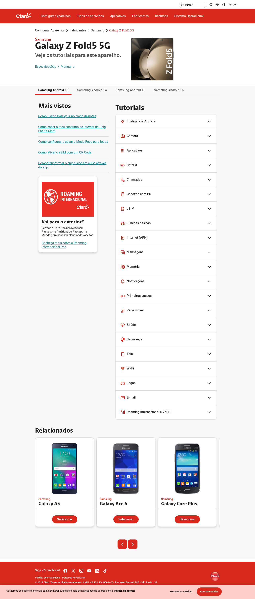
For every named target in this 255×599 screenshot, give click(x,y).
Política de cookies (124, 590)
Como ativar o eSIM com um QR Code (64, 152)
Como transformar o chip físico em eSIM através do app (72, 165)
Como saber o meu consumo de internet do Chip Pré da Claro (72, 129)
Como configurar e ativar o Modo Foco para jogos (73, 142)
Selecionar (64, 519)
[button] (166, 121)
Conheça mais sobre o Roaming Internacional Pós (64, 245)
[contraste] (224, 4)
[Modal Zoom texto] (232, 4)
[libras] (217, 4)
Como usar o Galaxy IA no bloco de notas (67, 116)
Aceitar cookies (209, 591)
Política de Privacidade (47, 577)
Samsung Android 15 (53, 90)
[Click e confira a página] (27, 16)
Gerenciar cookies (180, 591)
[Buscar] (182, 5)
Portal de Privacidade (73, 577)
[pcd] (211, 4)
